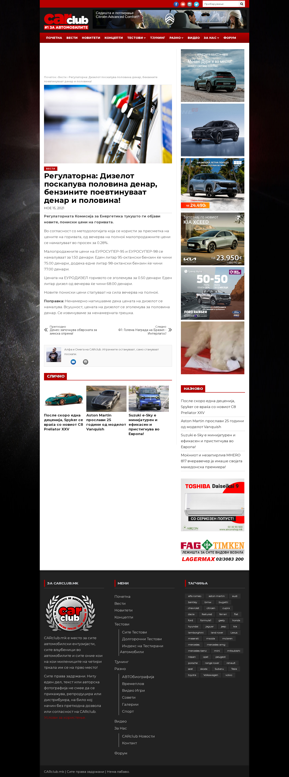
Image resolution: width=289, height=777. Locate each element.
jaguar (210, 626)
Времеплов (133, 684)
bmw (208, 602)
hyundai (193, 626)
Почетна (54, 38)
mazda (210, 638)
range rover (212, 662)
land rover (217, 632)
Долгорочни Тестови (142, 639)
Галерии (130, 704)
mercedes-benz (197, 650)
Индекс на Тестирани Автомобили (141, 649)
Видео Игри (133, 690)
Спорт (128, 711)
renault (231, 662)
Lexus (234, 632)
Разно (175, 38)
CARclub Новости (138, 736)
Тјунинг (157, 38)
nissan (192, 656)
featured (207, 614)
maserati (193, 638)
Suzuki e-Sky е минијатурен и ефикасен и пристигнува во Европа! (144, 424)
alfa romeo (194, 596)
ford (190, 620)
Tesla (234, 668)
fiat (236, 614)
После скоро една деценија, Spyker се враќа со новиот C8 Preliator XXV (208, 407)
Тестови (135, 38)
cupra (226, 608)
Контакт (129, 743)
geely (222, 620)
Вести (72, 38)
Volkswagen (211, 675)
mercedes (194, 644)
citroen (211, 608)
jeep (223, 626)
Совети (129, 697)
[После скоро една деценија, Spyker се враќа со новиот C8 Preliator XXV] (64, 399)
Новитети (91, 38)
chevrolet (193, 608)
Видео (194, 38)
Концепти (114, 38)
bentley (192, 602)
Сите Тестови (134, 632)
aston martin (217, 596)
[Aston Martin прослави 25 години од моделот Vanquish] (106, 399)
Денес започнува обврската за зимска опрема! (73, 330)
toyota (192, 675)
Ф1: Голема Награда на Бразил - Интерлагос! (142, 330)
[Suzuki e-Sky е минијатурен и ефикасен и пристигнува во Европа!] (149, 399)
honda (236, 620)
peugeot (221, 656)
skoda (203, 668)
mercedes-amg (216, 644)
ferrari (223, 614)
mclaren (227, 638)
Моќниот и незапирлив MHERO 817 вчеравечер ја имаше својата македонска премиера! (211, 461)
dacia (191, 614)
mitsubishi (233, 650)
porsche (193, 662)
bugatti (223, 602)
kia (235, 626)
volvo (229, 675)
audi (234, 596)
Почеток (50, 77)
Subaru (219, 668)
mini (217, 650)
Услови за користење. (65, 717)
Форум (229, 38)
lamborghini (196, 632)
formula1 (205, 620)
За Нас (210, 38)
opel (205, 656)
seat (190, 668)
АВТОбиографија (138, 677)
